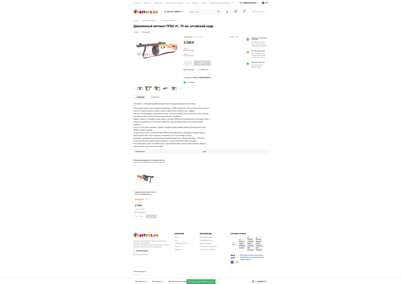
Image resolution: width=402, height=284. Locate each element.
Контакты (195, 3)
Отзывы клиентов (181, 243)
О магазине (137, 3)
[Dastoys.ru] (152, 235)
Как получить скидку (207, 249)
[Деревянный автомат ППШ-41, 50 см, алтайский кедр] (146, 177)
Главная (136, 20)
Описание (140, 97)
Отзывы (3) (146, 32)
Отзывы (203, 3)
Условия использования (208, 246)
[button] (180, 88)
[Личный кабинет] (227, 11)
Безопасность (158, 3)
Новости (177, 246)
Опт (187, 3)
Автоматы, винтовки (168, 20)
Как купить (147, 3)
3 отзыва (200, 37)
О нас (176, 237)
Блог (176, 240)
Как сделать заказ (206, 237)
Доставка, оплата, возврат (174, 3)
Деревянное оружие (149, 20)
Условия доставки (206, 240)
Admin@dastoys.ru (142, 254)
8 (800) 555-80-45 (205, 77)
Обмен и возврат (205, 243)
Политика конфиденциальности (219, 3)
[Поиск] (218, 11)
